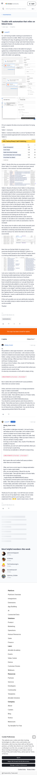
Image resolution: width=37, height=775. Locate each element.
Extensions (12, 602)
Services (11, 682)
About (10, 706)
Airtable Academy (14, 650)
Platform (11, 590)
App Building (12, 606)
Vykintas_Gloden (12, 575)
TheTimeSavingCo (12, 564)
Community (12, 690)
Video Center (12, 658)
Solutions (11, 618)
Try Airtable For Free (15, 726)
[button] (2, 4)
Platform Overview (14, 594)
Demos (10, 662)
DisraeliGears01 (12, 570)
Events (10, 654)
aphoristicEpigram (13, 553)
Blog (9, 714)
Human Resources (14, 634)
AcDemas (10, 558)
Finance (11, 642)
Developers (12, 686)
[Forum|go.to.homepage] (12, 3)
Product (11, 622)
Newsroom (11, 722)
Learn (10, 646)
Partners (11, 678)
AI (8, 610)
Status (10, 718)
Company (11, 702)
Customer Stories (14, 666)
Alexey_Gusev (8, 345)
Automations (7, 15)
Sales (10, 638)
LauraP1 (7, 32)
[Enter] (3, 9)
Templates (11, 694)
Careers (10, 710)
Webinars (11, 670)
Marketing (11, 626)
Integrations (12, 598)
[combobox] (18, 9)
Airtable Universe (14, 698)
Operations (12, 630)
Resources (11, 674)
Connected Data (13, 614)
